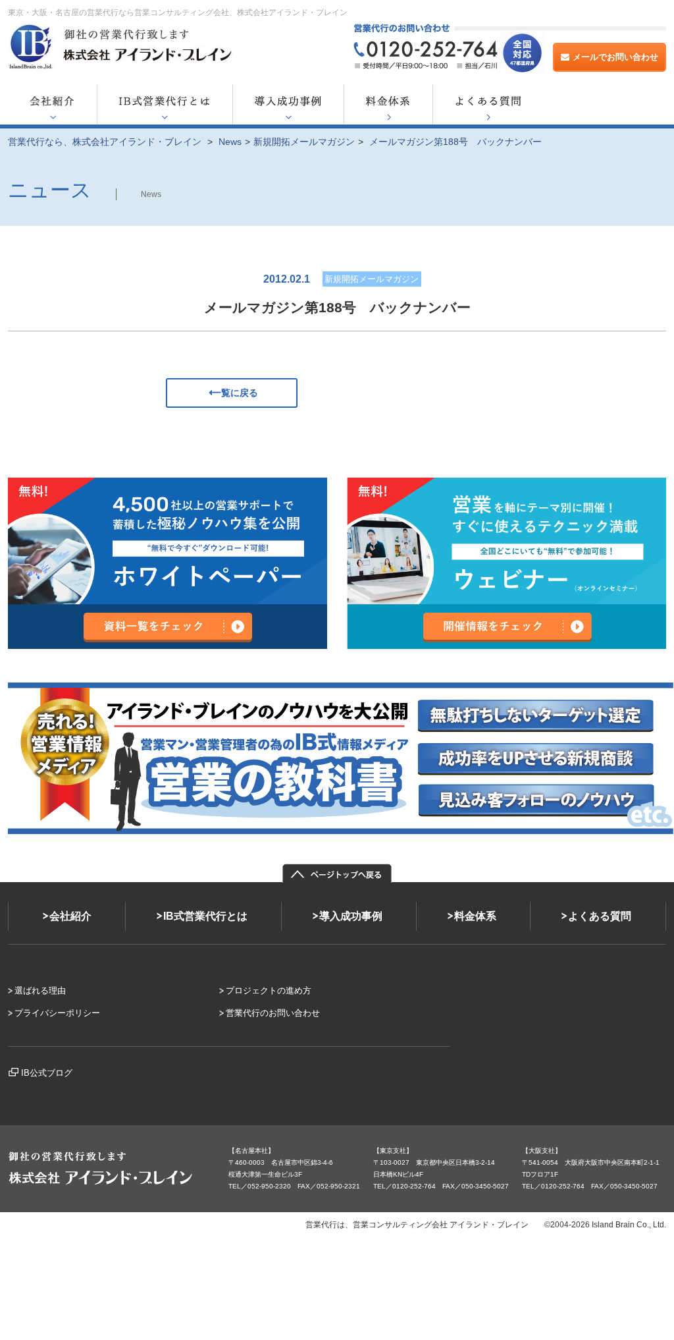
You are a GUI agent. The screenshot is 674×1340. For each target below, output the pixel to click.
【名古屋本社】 (251, 1150)
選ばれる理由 (40, 990)
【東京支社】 (393, 1150)
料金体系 (475, 916)
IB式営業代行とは (205, 916)
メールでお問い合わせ (615, 57)
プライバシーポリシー (57, 1013)
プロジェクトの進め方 (268, 990)
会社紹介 (70, 916)
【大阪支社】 (541, 1150)
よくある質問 (599, 916)
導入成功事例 (350, 916)
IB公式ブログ (46, 1073)
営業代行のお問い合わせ (273, 1013)
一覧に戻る (235, 392)
